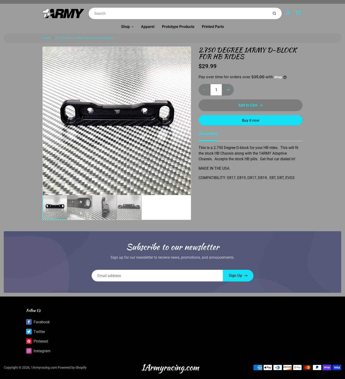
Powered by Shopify (72, 367)
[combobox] (178, 13)
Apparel (147, 26)
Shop (125, 26)
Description (208, 133)
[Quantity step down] (204, 90)
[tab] (211, 135)
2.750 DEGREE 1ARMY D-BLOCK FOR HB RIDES (84, 38)
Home (46, 38)
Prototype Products (178, 26)
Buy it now (250, 120)
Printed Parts (213, 26)
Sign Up (235, 275)
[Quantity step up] (228, 90)
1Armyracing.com (44, 367)
